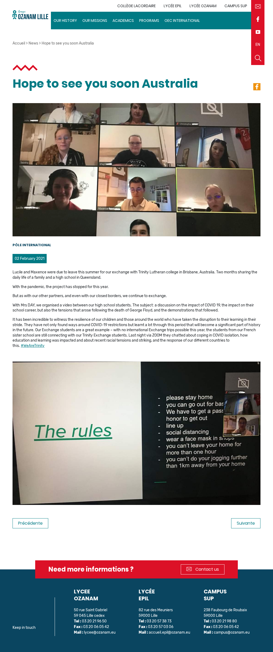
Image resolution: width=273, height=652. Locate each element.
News (33, 43)
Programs (149, 20)
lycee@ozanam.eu (99, 632)
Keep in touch (24, 627)
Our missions (94, 20)
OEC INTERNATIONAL (182, 20)
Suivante (246, 523)
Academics (123, 20)
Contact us (206, 569)
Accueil (19, 43)
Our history (65, 20)
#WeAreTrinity (33, 345)
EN (257, 44)
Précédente (30, 523)
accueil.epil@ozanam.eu (169, 632)
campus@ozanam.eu (232, 632)
